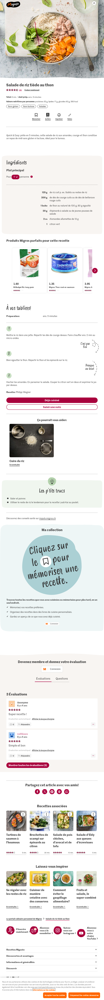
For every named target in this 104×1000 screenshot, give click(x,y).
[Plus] (93, 724)
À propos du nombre (32, 177)
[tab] (52, 949)
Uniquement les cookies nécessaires (84, 995)
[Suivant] (95, 270)
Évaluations (43, 678)
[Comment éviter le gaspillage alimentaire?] (63, 889)
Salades (42, 106)
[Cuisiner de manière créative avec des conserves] (40, 889)
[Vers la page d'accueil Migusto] (13, 3)
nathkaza (22, 733)
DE (7, 977)
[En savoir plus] (31, 462)
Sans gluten (13, 106)
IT (18, 977)
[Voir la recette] (16, 833)
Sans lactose (28, 106)
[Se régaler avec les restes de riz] (16, 889)
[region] (52, 989)
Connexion (54, 624)
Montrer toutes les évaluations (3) (28, 765)
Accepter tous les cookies (55, 995)
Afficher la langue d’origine (43, 719)
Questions (62, 678)
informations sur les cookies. (44, 989)
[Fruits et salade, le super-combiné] (87, 889)
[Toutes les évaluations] (12, 90)
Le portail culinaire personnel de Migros (24, 919)
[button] (12, 735)
